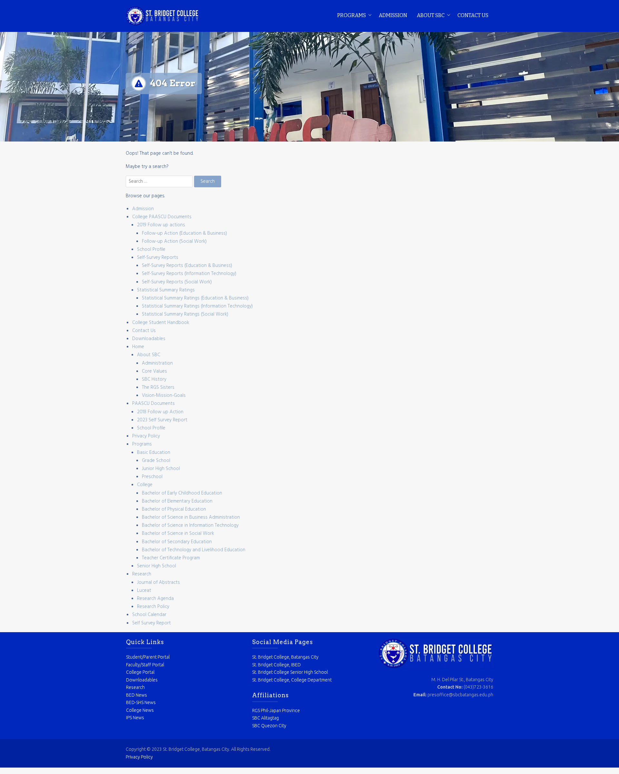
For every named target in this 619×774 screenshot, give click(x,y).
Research (141, 574)
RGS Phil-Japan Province (276, 710)
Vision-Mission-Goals (164, 395)
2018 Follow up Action (160, 412)
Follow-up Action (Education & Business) (184, 233)
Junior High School (161, 469)
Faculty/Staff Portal (145, 664)
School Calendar (149, 615)
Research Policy (153, 607)
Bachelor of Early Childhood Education (182, 493)
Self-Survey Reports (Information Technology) (189, 274)
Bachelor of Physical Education (174, 509)
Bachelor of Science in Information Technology (190, 525)
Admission (393, 15)
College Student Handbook (160, 323)
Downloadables (148, 339)
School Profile (151, 249)
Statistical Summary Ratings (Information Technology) (197, 306)
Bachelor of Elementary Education (177, 501)
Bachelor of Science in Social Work (178, 533)
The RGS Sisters (158, 387)
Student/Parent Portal (148, 657)
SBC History (154, 379)
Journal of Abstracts (158, 582)
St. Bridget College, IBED (276, 664)
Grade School (156, 461)
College (144, 485)
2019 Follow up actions (161, 225)
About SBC (431, 15)
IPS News (135, 717)
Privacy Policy (146, 436)
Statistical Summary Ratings (166, 290)
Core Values (154, 371)
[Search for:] (160, 181)
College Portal (140, 672)
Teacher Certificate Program (171, 558)
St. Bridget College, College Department (292, 679)
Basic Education (153, 452)
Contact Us (472, 15)
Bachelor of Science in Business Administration (191, 517)
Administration (157, 363)
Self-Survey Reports (157, 257)
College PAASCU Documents (162, 217)
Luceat (144, 590)
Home (138, 347)
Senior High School (156, 566)
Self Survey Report (151, 623)
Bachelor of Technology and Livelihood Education (193, 550)
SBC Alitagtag (265, 717)
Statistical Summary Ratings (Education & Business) (195, 298)
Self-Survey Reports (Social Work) (177, 282)
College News (140, 710)
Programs (351, 15)
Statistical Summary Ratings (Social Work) (185, 314)
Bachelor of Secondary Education (177, 542)
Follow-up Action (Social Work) (174, 241)
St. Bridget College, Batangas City (285, 657)
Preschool (152, 477)
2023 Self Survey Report (162, 420)
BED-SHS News (141, 702)
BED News (136, 695)
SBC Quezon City (269, 725)
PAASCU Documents (153, 403)
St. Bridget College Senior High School (290, 672)
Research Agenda (155, 599)
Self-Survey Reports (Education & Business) (187, 265)
